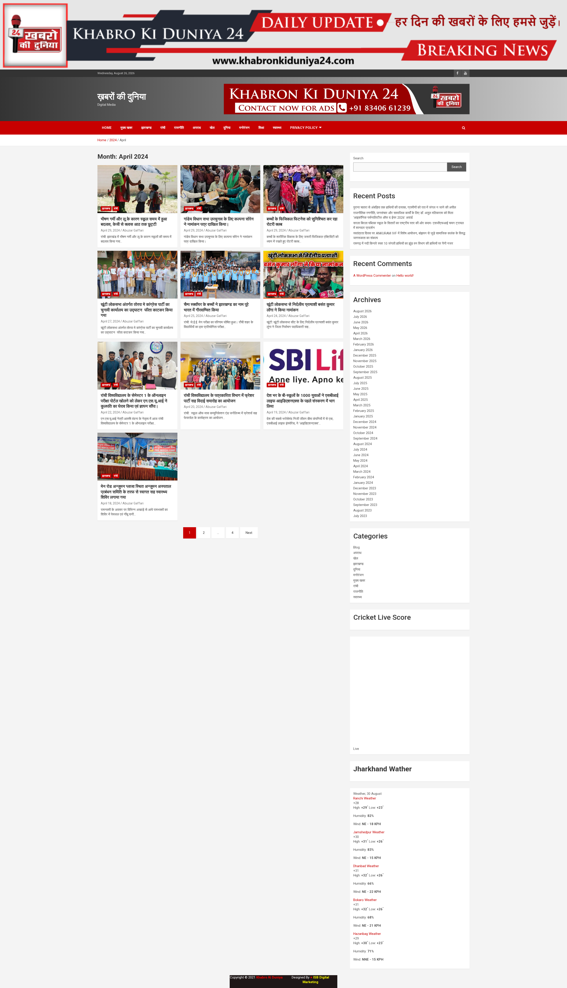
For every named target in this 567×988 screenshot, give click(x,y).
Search (358, 158)
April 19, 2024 (276, 412)
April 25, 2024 (193, 316)
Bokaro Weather (365, 900)
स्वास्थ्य (277, 128)
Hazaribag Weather (367, 934)
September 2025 (365, 372)
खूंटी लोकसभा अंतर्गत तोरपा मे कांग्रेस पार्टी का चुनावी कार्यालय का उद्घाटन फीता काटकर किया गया (137, 310)
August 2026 (362, 311)
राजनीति (179, 128)
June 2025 (360, 389)
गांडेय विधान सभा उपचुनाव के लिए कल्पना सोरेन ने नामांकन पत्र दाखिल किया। (219, 221)
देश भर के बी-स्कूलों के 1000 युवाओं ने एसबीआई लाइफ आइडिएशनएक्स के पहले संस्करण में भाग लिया (302, 401)
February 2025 (363, 411)
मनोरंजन (244, 128)
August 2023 (362, 510)
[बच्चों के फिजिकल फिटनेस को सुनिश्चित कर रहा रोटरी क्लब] (303, 189)
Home (107, 128)
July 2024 (360, 450)
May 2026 (360, 328)
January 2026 (363, 350)
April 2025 (360, 400)
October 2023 (363, 499)
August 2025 (362, 378)
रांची (162, 128)
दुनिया (226, 128)
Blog (356, 547)
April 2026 (360, 333)
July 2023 (360, 516)
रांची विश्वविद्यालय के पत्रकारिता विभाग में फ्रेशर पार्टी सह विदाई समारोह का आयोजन (219, 398)
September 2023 (365, 505)
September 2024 (365, 438)
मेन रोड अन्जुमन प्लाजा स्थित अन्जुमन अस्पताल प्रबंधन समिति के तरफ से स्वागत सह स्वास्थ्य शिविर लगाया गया (136, 492)
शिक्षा (261, 128)
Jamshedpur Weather (368, 832)
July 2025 (360, 383)
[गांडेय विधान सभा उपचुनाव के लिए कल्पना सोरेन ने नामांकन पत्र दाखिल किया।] (220, 189)
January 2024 (363, 483)
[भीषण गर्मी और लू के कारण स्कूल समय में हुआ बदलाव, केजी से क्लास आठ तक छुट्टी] (137, 189)
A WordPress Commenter (372, 276)
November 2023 (364, 494)
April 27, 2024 (110, 321)
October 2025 (363, 367)
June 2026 (360, 322)
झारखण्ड (146, 128)
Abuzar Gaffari (133, 230)
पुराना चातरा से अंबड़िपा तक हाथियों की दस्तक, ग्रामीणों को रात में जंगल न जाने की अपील (404, 207)
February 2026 (363, 344)
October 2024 (363, 433)
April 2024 (360, 466)
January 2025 (363, 416)
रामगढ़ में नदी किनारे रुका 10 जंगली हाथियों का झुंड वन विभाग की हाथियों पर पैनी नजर (403, 243)
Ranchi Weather (364, 798)
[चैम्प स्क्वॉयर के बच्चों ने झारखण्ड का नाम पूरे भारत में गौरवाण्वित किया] (220, 275)
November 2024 (364, 427)
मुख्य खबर (126, 128)
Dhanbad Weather (366, 866)
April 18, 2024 (110, 503)
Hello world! (405, 276)
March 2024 (361, 472)
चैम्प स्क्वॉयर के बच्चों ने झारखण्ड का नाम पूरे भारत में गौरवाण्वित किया (216, 307)
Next (249, 533)
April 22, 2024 (110, 412)
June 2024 (360, 455)
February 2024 (363, 477)
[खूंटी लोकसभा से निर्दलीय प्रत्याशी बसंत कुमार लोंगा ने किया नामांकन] (303, 275)
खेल (212, 128)
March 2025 (361, 405)
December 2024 (364, 422)
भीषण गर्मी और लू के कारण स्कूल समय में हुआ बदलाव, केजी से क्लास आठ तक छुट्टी (134, 221)
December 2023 (364, 488)
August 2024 (362, 444)
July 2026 (360, 317)
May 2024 (360, 461)
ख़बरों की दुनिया (121, 96)
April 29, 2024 (110, 230)
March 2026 (361, 339)
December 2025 (364, 355)
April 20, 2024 (193, 407)
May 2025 (360, 394)
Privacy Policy (304, 128)
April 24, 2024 (276, 316)
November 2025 (364, 361)
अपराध (197, 128)
